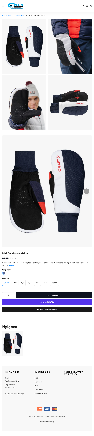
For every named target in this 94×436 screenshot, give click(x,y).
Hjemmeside (6, 15)
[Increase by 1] (12, 295)
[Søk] (83, 6)
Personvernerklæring (47, 422)
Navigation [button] (3, 6)
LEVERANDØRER (41, 393)
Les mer (11, 265)
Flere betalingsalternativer (47, 309)
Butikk (37, 378)
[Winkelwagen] (91, 6)
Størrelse (5, 278)
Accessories (20, 15)
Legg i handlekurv (54, 295)
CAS (36, 386)
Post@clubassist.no (12, 381)
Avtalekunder (39, 389)
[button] (86, 191)
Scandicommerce (58, 416)
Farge (6, 270)
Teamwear (38, 382)
